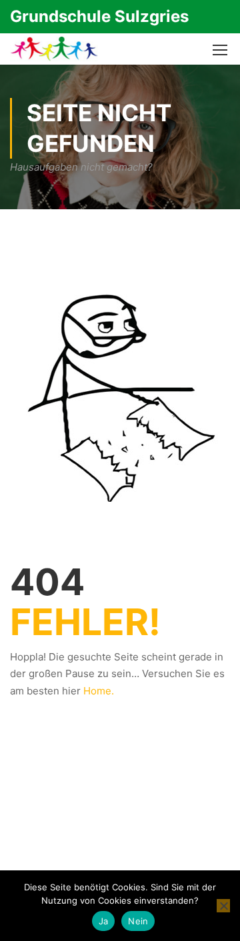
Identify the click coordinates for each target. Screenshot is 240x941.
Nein (138, 921)
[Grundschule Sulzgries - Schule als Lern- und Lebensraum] (54, 49)
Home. (98, 690)
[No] (223, 905)
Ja (104, 921)
